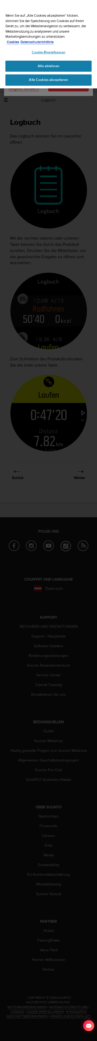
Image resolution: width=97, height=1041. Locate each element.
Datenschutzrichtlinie (37, 41)
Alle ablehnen (48, 66)
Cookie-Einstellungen (48, 52)
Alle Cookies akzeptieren (48, 80)
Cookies (13, 41)
